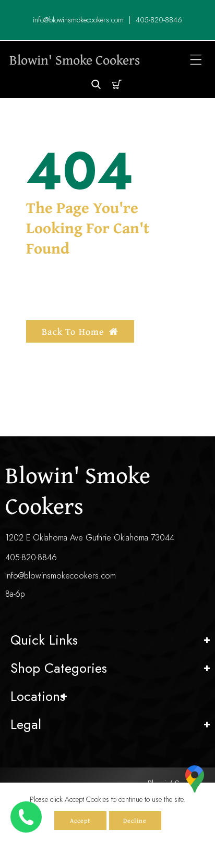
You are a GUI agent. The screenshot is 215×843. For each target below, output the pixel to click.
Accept (80, 820)
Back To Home (73, 331)
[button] (196, 60)
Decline (135, 820)
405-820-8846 (31, 557)
